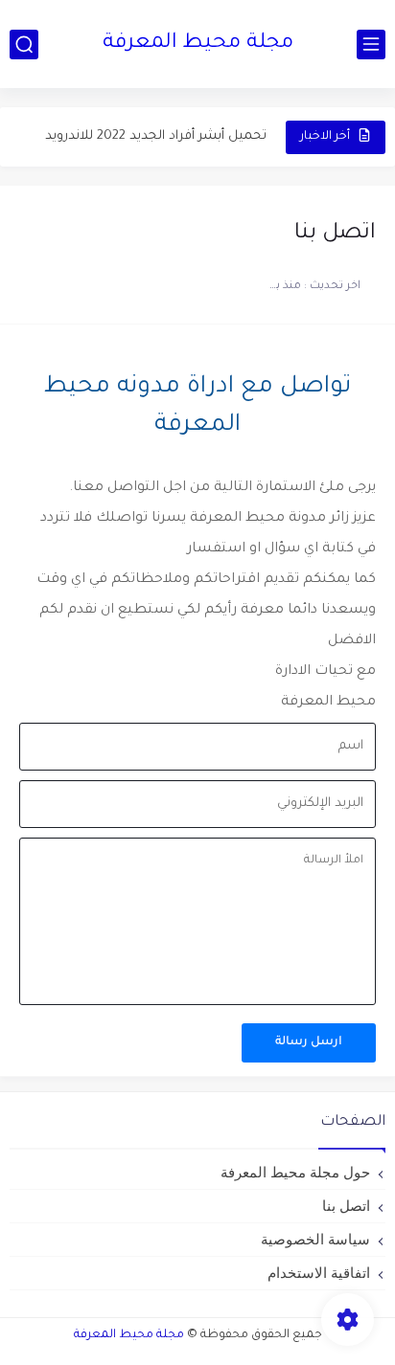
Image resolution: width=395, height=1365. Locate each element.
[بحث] (24, 44)
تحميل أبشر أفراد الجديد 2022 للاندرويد (156, 136)
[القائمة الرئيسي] (371, 44)
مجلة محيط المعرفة (198, 44)
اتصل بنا (346, 1205)
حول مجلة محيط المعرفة (295, 1172)
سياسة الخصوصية (315, 1239)
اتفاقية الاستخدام (318, 1272)
